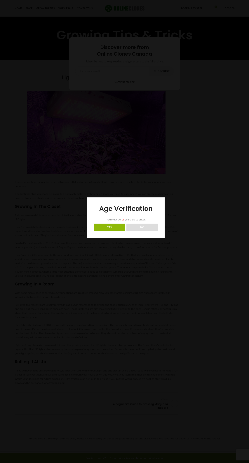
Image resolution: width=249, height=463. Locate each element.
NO (142, 227)
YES (109, 227)
